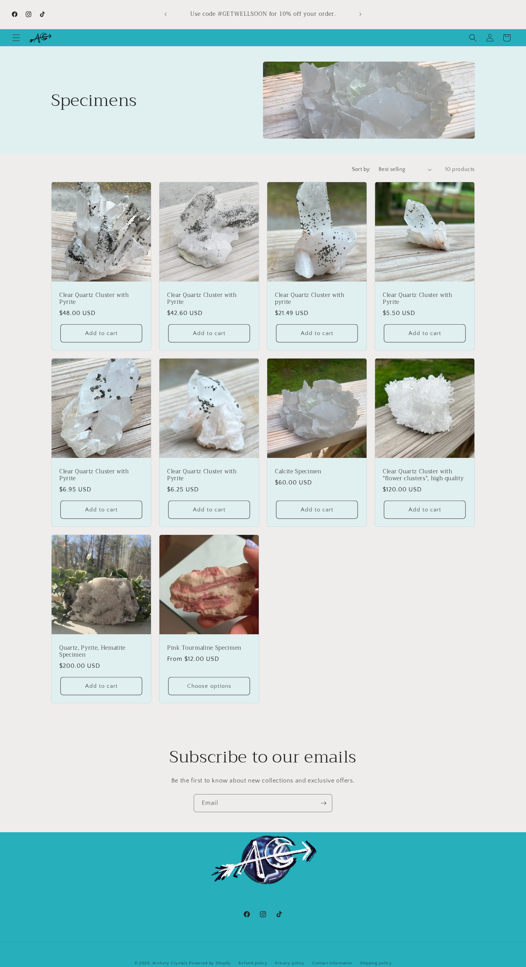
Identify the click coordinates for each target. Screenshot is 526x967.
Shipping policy (376, 962)
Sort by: (361, 169)
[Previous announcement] (165, 14)
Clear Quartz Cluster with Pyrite (94, 299)
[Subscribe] (323, 803)
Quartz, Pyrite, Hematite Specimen (92, 652)
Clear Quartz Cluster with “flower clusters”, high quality (423, 475)
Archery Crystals (170, 963)
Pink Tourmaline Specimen (204, 648)
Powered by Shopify (210, 963)
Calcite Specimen (298, 471)
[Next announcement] (360, 14)
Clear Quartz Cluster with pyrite (310, 299)
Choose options (209, 686)
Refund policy (252, 962)
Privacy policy (290, 962)
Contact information (332, 962)
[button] (16, 37)
